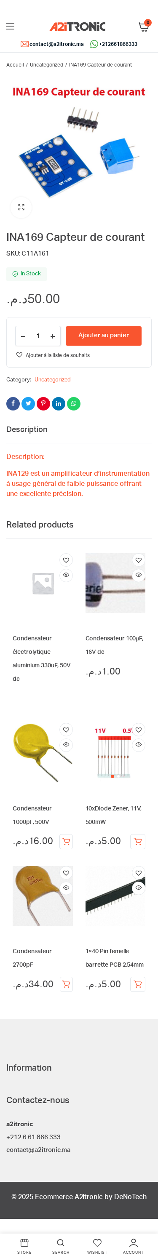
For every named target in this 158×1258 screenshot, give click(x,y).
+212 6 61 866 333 (33, 1137)
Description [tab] (26, 430)
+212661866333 (118, 44)
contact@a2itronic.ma (56, 44)
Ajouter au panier (66, 841)
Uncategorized (47, 64)
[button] (21, 207)
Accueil (15, 64)
